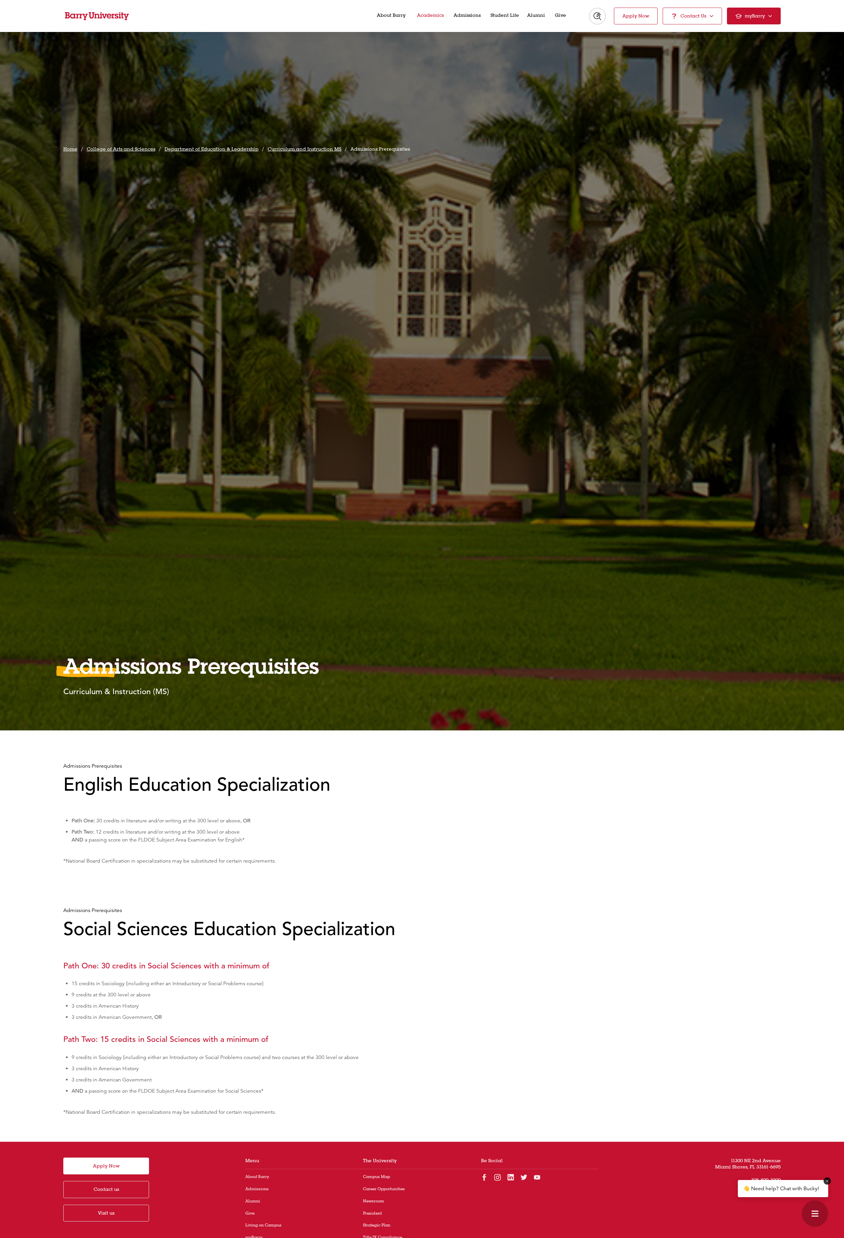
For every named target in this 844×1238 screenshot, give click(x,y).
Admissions (257, 1189)
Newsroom (373, 1201)
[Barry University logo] (97, 16)
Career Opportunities (384, 1189)
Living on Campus (263, 1225)
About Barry (257, 1176)
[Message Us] (815, 1213)
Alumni (252, 1201)
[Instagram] (497, 1177)
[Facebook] (484, 1177)
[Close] (827, 1181)
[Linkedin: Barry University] (510, 1177)
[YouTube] (537, 1177)
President (372, 1213)
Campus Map (376, 1176)
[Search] (597, 16)
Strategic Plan (376, 1225)
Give (250, 1213)
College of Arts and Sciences (121, 149)
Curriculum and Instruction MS (304, 149)
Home (70, 149)
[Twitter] (524, 1177)
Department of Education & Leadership (211, 149)
